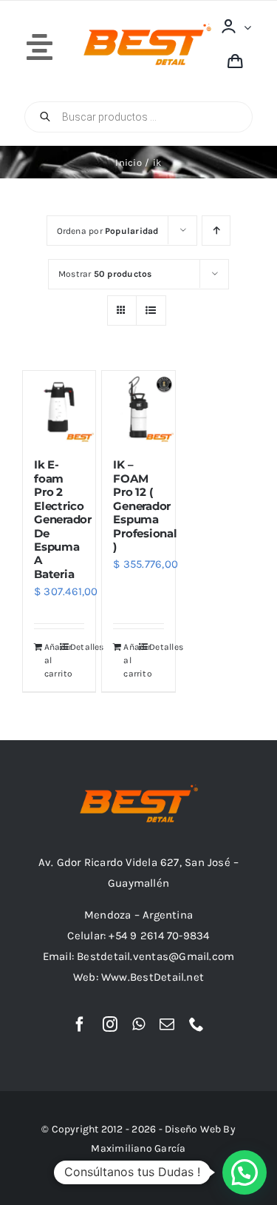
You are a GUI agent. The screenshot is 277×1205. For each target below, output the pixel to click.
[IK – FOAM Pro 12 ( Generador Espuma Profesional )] (138, 407)
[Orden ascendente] (216, 230)
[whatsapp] (138, 1024)
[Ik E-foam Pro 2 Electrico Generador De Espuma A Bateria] (59, 407)
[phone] (196, 1024)
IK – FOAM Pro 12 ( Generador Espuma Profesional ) (145, 505)
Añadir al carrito (51, 660)
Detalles (77, 647)
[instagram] (110, 1024)
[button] (244, 1172)
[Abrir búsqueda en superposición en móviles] (138, 117)
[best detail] (147, 29)
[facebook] (79, 1024)
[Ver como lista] (151, 310)
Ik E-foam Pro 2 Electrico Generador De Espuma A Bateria (63, 519)
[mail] (167, 1024)
